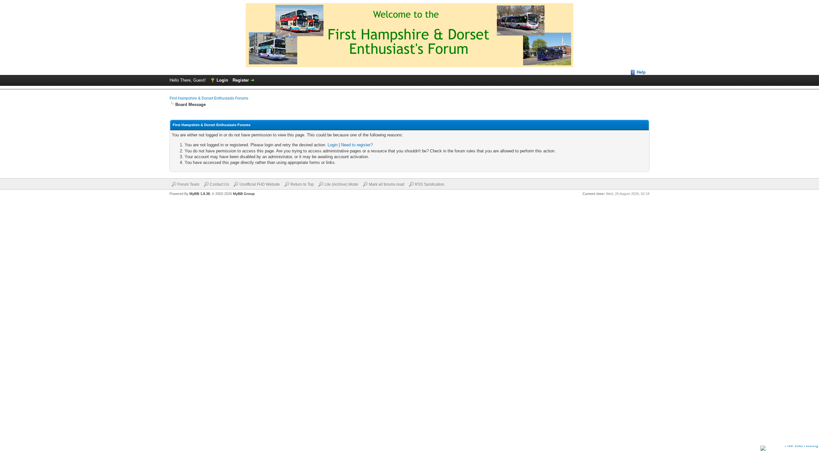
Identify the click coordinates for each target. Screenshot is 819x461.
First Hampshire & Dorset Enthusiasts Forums (209, 98)
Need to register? (357, 144)
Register (241, 80)
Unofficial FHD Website (260, 184)
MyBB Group (244, 194)
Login (222, 80)
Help (641, 72)
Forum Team (188, 184)
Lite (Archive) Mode (341, 184)
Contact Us (219, 184)
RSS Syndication (429, 184)
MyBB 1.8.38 (199, 194)
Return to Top (302, 184)
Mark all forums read (386, 184)
